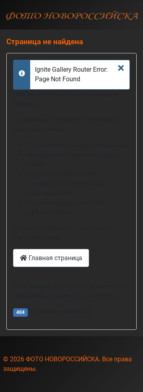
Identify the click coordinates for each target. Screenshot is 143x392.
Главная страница (54, 258)
